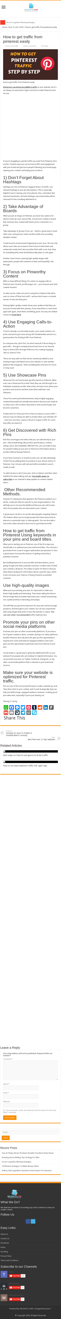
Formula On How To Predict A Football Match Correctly (19, 733)
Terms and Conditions (9, 1260)
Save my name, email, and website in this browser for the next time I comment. (29, 1111)
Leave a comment (29, 46)
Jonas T (48, 1309)
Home (4, 27)
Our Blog (4, 1252)
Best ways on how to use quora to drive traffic (25, 755)
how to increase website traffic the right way (25, 765)
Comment (7, 1059)
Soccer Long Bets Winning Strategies (20, 22)
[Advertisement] (30, 128)
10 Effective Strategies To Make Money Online (20, 1166)
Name (6, 1084)
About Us (4, 1234)
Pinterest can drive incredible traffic (20, 87)
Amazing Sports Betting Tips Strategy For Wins (20, 1157)
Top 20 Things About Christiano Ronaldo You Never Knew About (27, 1153)
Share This (14, 718)
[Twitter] (33, 1221)
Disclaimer (5, 1243)
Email (6, 1093)
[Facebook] (28, 1221)
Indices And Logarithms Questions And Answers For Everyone (27, 1170)
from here (16, 315)
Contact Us (5, 1238)
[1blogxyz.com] (30, 7)
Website (6, 1101)
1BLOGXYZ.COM (26, 1309)
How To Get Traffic (16, 27)
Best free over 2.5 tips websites (41, 738)
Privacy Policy (6, 1256)
